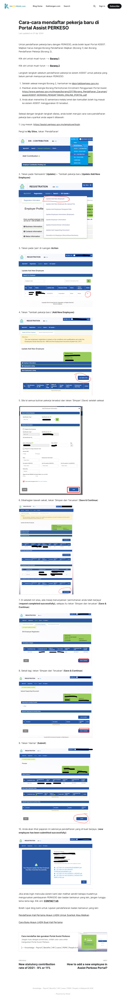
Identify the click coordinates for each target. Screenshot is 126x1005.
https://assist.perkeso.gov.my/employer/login (56, 124)
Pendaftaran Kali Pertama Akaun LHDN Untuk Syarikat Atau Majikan (54, 915)
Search (67, 6)
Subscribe (114, 6)
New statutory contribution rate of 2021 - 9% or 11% (37, 964)
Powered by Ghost (63, 994)
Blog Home (37, 6)
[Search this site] (94, 6)
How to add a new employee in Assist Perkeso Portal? (87, 964)
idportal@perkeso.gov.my (85, 83)
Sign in (102, 6)
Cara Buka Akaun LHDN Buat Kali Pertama (41, 922)
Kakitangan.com (53, 6)
